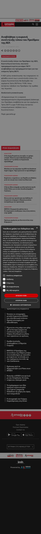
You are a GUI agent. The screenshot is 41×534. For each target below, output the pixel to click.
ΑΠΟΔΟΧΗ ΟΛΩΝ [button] (21, 295)
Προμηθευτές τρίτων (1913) (19, 249)
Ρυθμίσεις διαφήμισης (10, 267)
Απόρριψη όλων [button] (21, 300)
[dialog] (20, 267)
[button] (20, 305)
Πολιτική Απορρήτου (14, 271)
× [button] (37, 228)
